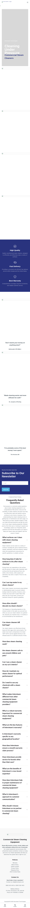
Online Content (15, 866)
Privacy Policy (15, 868)
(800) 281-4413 (10, 885)
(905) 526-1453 (20, 885)
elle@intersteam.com (18, 882)
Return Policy (15, 864)
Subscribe (5, 489)
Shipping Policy (15, 870)
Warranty (15, 862)
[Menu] (27, 2)
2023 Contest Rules (15, 871)
